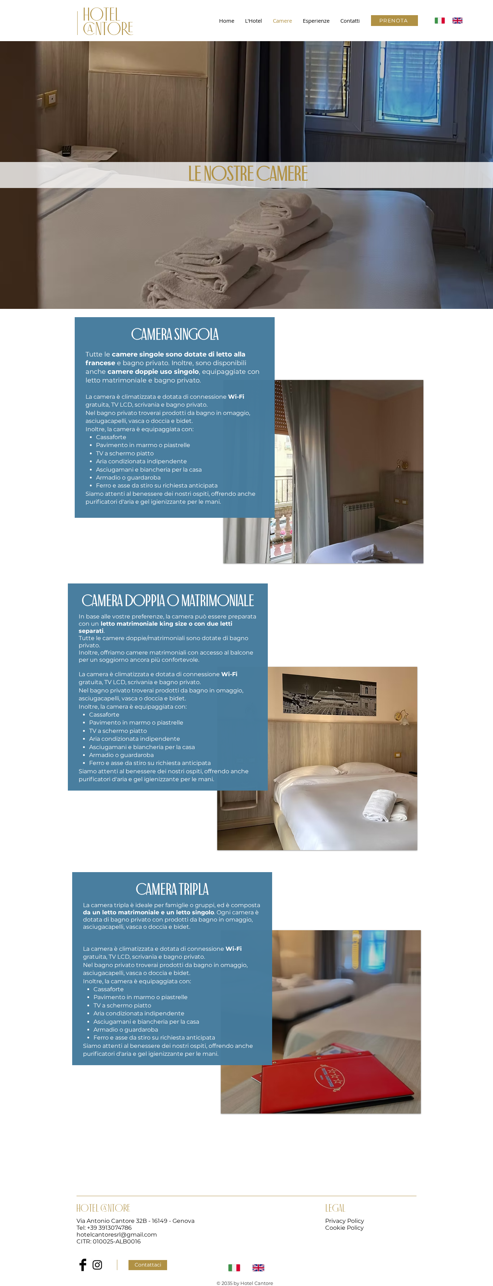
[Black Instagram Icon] (97, 1265)
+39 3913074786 (109, 1227)
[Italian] (438, 20)
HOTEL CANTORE (108, 23)
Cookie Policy (344, 1227)
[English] (455, 20)
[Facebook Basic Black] (83, 1265)
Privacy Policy (344, 1220)
